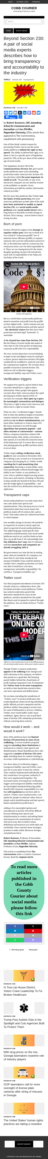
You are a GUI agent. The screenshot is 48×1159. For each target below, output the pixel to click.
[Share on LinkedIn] (15, 931)
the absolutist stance (15, 329)
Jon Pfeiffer (26, 129)
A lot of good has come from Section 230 (23, 340)
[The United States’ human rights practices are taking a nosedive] (24, 1113)
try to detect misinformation (26, 420)
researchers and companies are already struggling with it (22, 546)
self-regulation (15, 792)
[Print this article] (33, 935)
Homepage (36, 2)
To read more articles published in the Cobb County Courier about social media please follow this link (24, 890)
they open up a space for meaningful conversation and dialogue (24, 400)
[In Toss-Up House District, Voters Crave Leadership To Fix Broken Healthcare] (24, 980)
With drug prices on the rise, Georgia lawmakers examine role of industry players (24, 1055)
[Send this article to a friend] (15, 935)
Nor (13, 108)
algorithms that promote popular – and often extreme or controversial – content (23, 430)
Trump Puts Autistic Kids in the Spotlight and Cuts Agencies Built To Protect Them (24, 1023)
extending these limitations (25, 745)
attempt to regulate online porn (23, 231)
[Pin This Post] (33, 931)
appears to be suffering (14, 671)
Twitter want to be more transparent (24, 685)
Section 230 (17, 79)
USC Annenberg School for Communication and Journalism (22, 126)
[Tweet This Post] (33, 926)
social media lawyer (27, 210)
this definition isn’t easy (15, 542)
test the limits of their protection (23, 197)
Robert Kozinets (16, 122)
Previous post (18, 949)
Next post (33, 949)
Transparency (28, 79)
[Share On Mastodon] (33, 940)
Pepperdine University (15, 132)
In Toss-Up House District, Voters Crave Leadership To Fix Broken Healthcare (23, 991)
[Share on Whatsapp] (15, 940)
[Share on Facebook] (15, 926)
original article (26, 857)
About (10, 2)
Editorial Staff (22, 2)
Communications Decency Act (18, 168)
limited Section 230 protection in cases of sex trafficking (21, 740)
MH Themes (37, 1156)
